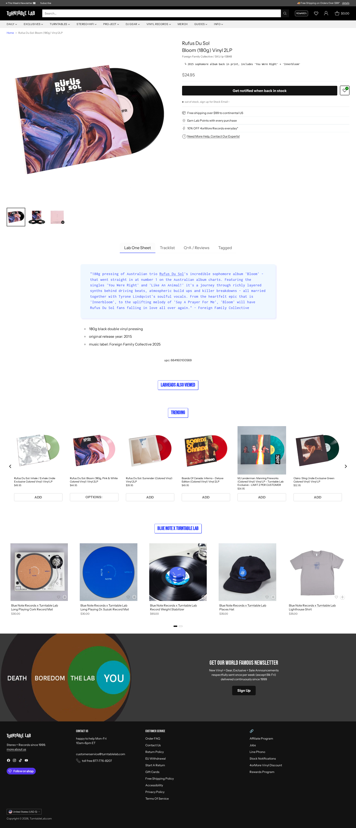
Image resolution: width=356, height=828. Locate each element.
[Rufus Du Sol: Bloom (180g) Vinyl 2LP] (90, 120)
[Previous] (7, 580)
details (345, 3)
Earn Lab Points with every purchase (212, 120)
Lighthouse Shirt (300, 609)
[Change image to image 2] (36, 217)
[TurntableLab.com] (21, 13)
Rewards (301, 13)
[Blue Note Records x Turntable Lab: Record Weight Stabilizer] (178, 572)
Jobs (253, 745)
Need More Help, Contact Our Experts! (213, 136)
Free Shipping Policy (159, 778)
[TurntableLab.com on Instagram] (14, 761)
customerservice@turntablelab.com (100, 754)
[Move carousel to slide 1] (175, 626)
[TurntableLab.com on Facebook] (8, 761)
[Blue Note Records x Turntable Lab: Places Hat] (247, 572)
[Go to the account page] (326, 13)
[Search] (285, 13)
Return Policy (154, 752)
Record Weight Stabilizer (167, 609)
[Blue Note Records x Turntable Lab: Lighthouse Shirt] (317, 572)
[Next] (349, 580)
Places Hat (226, 609)
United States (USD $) (25, 811)
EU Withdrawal (155, 758)
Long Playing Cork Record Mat (32, 609)
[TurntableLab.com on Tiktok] (20, 761)
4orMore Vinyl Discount (266, 765)
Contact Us (153, 745)
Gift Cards (152, 772)
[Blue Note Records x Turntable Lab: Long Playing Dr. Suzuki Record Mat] (108, 572)
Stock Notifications (263, 758)
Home (10, 32)
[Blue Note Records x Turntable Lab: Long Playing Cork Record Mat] (39, 572)
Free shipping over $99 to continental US (215, 113)
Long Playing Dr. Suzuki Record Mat (104, 609)
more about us (16, 749)
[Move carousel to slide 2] (180, 626)
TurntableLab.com (41, 818)
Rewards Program (262, 772)
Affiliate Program (261, 738)
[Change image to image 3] (57, 217)
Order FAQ (152, 738)
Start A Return (155, 765)
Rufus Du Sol (196, 43)
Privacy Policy (154, 792)
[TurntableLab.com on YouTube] (26, 761)
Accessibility (154, 785)
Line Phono (257, 752)
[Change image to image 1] (16, 217)
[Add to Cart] (64, 597)
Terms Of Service (157, 798)
